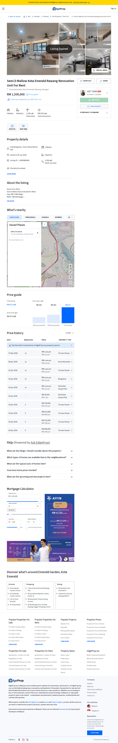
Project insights (56, 702)
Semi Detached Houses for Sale (19, 662)
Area (46, 702)
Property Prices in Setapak (96, 627)
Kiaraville (64, 627)
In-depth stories (66, 665)
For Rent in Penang (41, 630)
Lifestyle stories (66, 669)
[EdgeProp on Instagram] (23, 740)
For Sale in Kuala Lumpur (17, 627)
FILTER (68, 333)
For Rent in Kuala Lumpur (43, 627)
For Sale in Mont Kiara (16, 637)
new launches (63, 709)
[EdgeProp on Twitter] (27, 740)
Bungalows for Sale (15, 658)
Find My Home (91, 665)
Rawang (46, 16)
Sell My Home (91, 662)
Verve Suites (65, 638)
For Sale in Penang (15, 630)
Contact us (91, 695)
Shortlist (87, 81)
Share (105, 81)
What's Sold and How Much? (96, 655)
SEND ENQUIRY (95, 106)
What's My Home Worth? (95, 658)
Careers (90, 683)
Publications (65, 658)
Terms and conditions (94, 689)
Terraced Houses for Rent (44, 665)
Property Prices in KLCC (95, 638)
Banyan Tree (65, 624)
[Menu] (3, 8)
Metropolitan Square (68, 631)
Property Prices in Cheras (95, 624)
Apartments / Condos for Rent (45, 655)
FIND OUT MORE (59, 532)
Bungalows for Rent (41, 658)
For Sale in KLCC (14, 641)
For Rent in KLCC (40, 641)
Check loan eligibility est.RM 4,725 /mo (25, 99)
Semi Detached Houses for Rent (46, 662)
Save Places (14, 217)
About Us (90, 686)
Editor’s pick (65, 655)
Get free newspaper (80, 2)
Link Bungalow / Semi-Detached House (61, 16)
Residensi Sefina (66, 634)
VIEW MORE (13, 644)
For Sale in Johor (14, 634)
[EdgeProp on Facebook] (19, 740)
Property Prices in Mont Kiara (97, 631)
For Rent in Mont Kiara (42, 637)
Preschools (30, 217)
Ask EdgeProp (40, 442)
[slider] (39, 501)
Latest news (65, 662)
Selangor (37, 16)
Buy (29, 16)
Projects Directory (93, 669)
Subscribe (95, 733)
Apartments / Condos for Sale (19, 655)
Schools (45, 217)
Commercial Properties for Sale (19, 669)
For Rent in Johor (40, 634)
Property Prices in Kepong (96, 634)
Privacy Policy (92, 692)
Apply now (20, 560)
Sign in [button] (113, 8)
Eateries (58, 217)
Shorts (63, 672)
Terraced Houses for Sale (17, 665)
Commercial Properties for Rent (46, 669)
